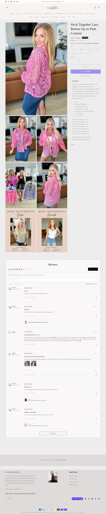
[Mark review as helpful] (96, 297)
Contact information (80, 512)
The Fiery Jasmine (29, 512)
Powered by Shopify (37, 512)
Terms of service (62, 512)
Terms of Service (73, 482)
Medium (83, 50)
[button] (7, 7)
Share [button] (73, 144)
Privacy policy (54, 512)
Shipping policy (70, 512)
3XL (88, 53)
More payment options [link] (86, 75)
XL (98, 50)
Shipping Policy (73, 484)
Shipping (73, 40)
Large (91, 50)
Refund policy (46, 512)
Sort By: (87, 283)
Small (75, 50)
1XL (75, 53)
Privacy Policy (73, 476)
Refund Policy (73, 479)
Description (75, 81)
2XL (81, 53)
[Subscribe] (34, 498)
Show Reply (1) (28, 370)
